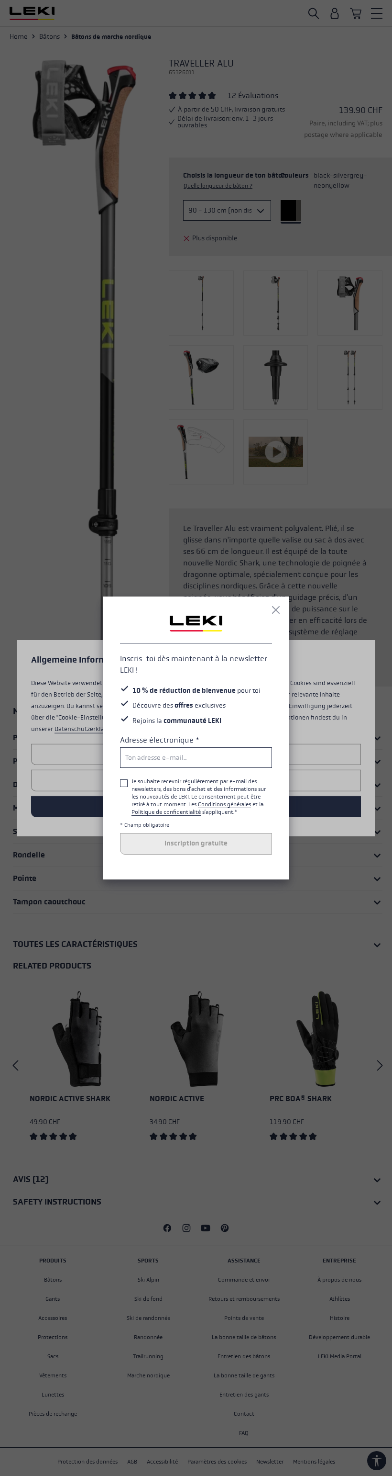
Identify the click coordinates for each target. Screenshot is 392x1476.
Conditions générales (224, 804)
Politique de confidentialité (166, 812)
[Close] (276, 610)
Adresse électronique (159, 739)
